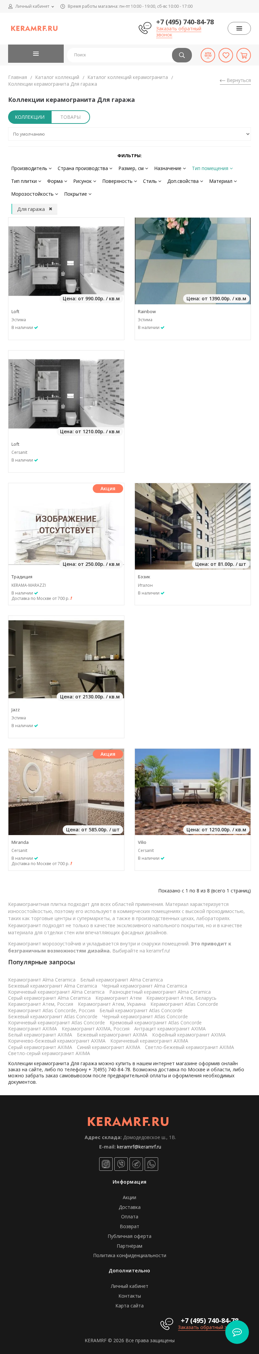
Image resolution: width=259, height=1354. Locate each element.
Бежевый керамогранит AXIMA (112, 1034)
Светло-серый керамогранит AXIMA (49, 1053)
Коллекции (30, 117)
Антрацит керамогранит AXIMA (170, 1028)
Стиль (150, 181)
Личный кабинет (129, 1286)
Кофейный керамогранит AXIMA (189, 1034)
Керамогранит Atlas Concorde (184, 1004)
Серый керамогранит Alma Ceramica (49, 998)
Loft (15, 311)
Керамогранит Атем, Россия (40, 1004)
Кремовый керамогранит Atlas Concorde (156, 1022)
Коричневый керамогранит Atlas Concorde (56, 1022)
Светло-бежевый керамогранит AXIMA (189, 1047)
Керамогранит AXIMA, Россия (96, 1028)
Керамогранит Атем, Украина (112, 1004)
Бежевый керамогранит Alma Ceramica (52, 986)
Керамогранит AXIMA (32, 1028)
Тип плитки (24, 181)
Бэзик (144, 577)
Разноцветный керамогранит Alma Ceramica (160, 992)
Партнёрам (129, 1246)
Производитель (30, 168)
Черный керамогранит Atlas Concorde (145, 1016)
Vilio (142, 842)
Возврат (129, 1226)
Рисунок (83, 181)
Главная (17, 77)
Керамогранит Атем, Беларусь (181, 998)
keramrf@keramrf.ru (139, 1146)
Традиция (21, 577)
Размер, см (131, 168)
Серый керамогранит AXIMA (40, 1047)
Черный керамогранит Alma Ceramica (144, 986)
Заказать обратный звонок (178, 31)
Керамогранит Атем (118, 998)
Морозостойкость (33, 194)
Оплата (129, 1216)
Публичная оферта (129, 1236)
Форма (55, 181)
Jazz (15, 710)
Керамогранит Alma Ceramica (42, 979)
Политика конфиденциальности (129, 1255)
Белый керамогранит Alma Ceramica (121, 979)
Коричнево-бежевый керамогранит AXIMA (57, 1041)
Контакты (129, 1296)
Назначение (168, 168)
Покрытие (76, 194)
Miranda (20, 842)
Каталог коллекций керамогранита (127, 77)
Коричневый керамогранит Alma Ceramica (56, 992)
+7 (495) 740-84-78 (185, 21)
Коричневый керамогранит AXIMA (149, 1041)
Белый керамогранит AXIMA (40, 1034)
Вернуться (238, 80)
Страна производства (83, 168)
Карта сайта (129, 1305)
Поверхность (118, 181)
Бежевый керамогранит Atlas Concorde (52, 1016)
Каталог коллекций (57, 77)
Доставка (130, 1207)
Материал (221, 181)
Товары (70, 117)
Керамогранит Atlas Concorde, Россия (51, 1010)
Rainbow (147, 311)
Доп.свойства (183, 181)
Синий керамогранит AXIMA (108, 1047)
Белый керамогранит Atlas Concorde (140, 1010)
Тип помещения (211, 168)
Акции (129, 1197)
